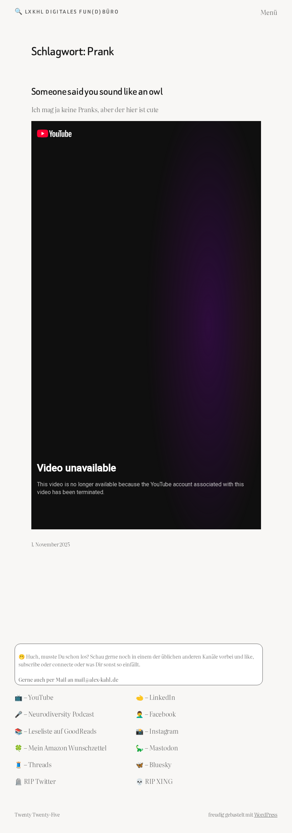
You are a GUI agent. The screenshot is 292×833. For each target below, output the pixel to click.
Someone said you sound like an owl (96, 91)
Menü (268, 12)
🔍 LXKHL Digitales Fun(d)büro (67, 12)
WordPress (265, 814)
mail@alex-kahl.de (96, 679)
